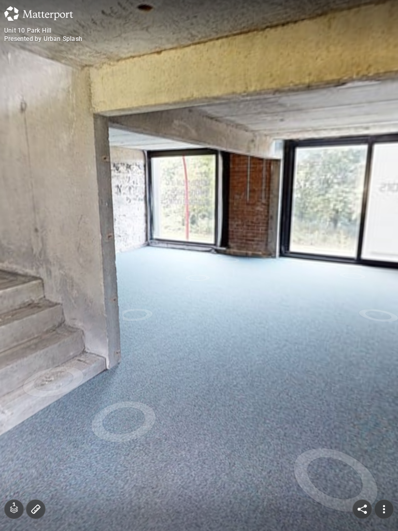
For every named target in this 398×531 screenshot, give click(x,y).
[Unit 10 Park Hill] (199, 265)
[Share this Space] (362, 509)
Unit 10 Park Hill (27, 30)
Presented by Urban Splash (43, 39)
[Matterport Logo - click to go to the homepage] (38, 13)
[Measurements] (36, 509)
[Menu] (384, 509)
